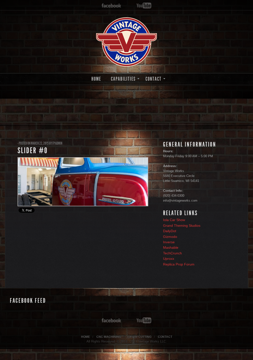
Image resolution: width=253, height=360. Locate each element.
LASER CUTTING (139, 337)
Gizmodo (170, 237)
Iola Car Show (174, 220)
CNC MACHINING (108, 337)
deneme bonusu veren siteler (185, 352)
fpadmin (57, 143)
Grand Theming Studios (181, 225)
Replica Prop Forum (178, 264)
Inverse (169, 242)
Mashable (170, 247)
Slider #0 (33, 150)
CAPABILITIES (123, 79)
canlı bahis (154, 352)
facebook (111, 5)
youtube (144, 5)
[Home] (126, 42)
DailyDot (169, 231)
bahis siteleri (10, 352)
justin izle (101, 352)
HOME (96, 79)
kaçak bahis (84, 352)
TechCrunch (172, 253)
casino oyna (117, 352)
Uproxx (168, 259)
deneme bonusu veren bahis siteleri (47, 352)
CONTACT (154, 79)
